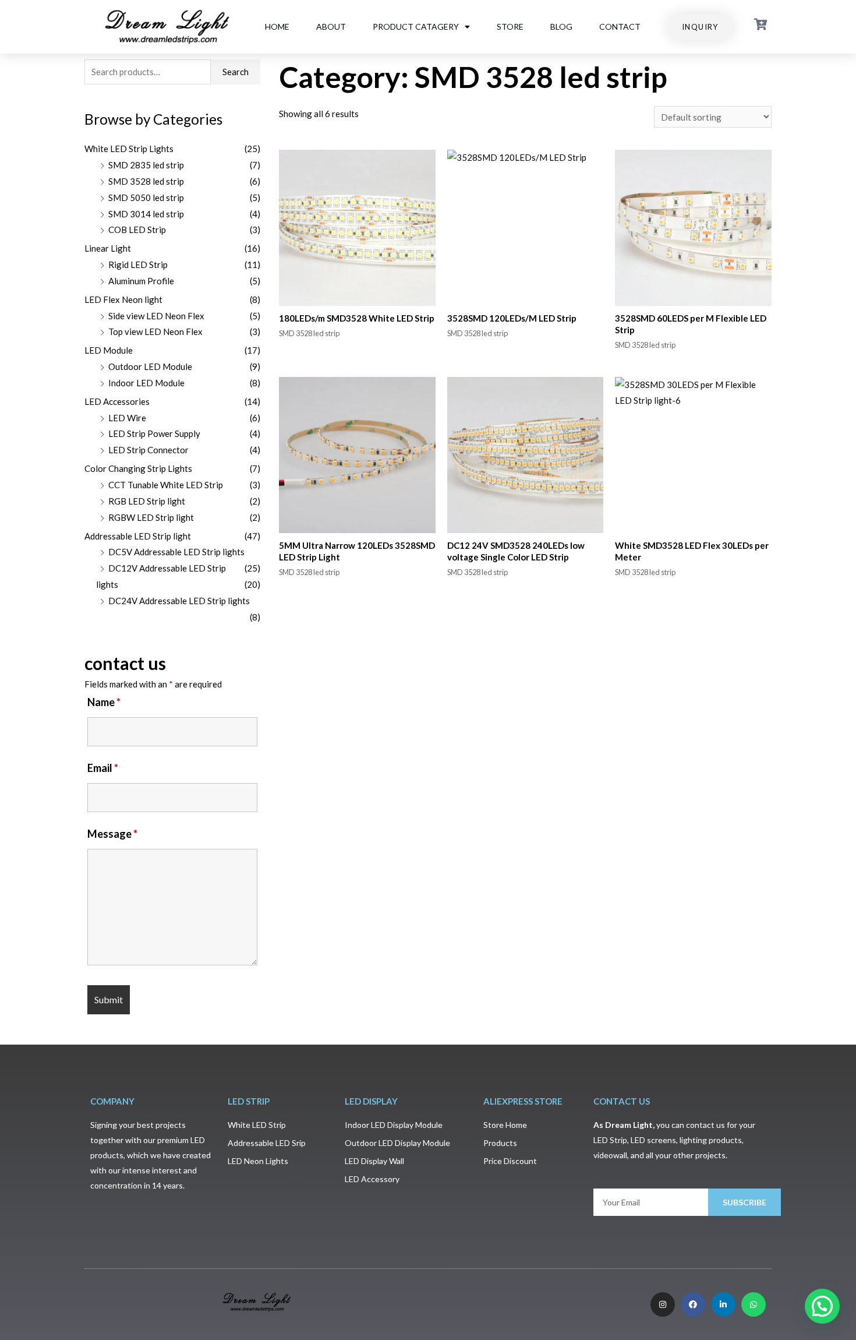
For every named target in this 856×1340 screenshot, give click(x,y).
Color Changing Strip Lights (138, 468)
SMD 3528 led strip (146, 181)
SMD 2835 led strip (146, 165)
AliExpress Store (523, 1101)
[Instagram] (662, 1304)
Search (235, 71)
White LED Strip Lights (129, 148)
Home (277, 26)
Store (510, 26)
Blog (561, 26)
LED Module (108, 350)
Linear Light (107, 248)
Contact (620, 26)
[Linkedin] (723, 1304)
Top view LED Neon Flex (155, 331)
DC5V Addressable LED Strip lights (176, 551)
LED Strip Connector (148, 450)
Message (112, 833)
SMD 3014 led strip (146, 214)
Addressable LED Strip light (137, 536)
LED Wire (127, 417)
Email (102, 767)
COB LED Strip (137, 229)
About (331, 26)
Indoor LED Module (146, 383)
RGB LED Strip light (146, 501)
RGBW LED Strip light (151, 517)
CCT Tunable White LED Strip (165, 484)
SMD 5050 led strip (146, 197)
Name (104, 702)
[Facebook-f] (693, 1304)
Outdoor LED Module (150, 366)
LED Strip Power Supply (154, 433)
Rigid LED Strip (138, 264)
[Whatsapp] (753, 1304)
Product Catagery (416, 26)
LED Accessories (117, 401)
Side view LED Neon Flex (156, 316)
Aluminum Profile (141, 281)
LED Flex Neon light (123, 299)
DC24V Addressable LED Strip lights (179, 600)
